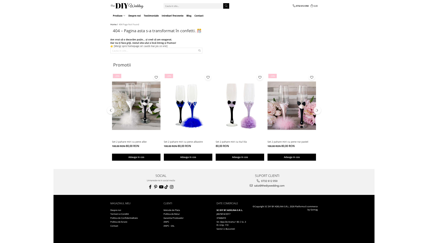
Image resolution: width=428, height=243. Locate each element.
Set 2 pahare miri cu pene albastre (183, 141)
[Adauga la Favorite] (156, 77)
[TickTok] (166, 187)
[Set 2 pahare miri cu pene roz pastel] (292, 105)
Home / (114, 24)
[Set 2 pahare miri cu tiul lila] (240, 105)
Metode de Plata (172, 210)
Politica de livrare (118, 221)
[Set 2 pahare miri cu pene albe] (136, 105)
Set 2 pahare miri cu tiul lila (231, 141)
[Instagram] (172, 187)
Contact (114, 225)
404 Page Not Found (129, 24)
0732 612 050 (269, 181)
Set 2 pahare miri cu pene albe (129, 141)
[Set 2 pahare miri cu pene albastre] (188, 105)
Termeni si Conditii (119, 213)
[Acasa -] (127, 6)
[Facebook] (150, 187)
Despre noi (115, 210)
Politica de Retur (172, 213)
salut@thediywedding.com (269, 185)
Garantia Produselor (174, 217)
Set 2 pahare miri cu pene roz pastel (288, 141)
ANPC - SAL (169, 225)
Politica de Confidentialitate (124, 217)
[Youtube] (161, 187)
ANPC (166, 221)
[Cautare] (226, 6)
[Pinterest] (156, 187)
